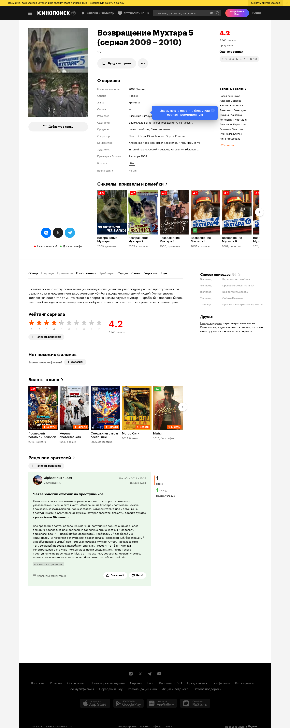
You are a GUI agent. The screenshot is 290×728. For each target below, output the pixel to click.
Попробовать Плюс (237, 13)
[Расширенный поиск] (211, 13)
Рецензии (150, 273)
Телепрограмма (127, 726)
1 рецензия (226, 45)
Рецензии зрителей (49, 458)
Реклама (56, 682)
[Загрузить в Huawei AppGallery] (162, 703)
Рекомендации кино (142, 688)
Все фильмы (221, 682)
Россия (133, 95)
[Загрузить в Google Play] (128, 703)
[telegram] (70, 233)
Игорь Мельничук (189, 142)
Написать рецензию (48, 336)
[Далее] (259, 212)
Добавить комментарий (51, 575)
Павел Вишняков (230, 96)
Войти (256, 13)
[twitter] (58, 233)
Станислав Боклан (231, 133)
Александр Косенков (142, 142)
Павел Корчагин (160, 129)
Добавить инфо (72, 246)
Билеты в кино (43, 379)
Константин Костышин (234, 119)
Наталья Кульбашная (183, 149)
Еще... (165, 273)
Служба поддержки (207, 688)
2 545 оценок (228, 39)
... (193, 122)
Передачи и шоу (111, 688)
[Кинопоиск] (53, 13)
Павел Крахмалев (166, 142)
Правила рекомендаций (108, 682)
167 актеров (227, 145)
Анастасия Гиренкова (233, 124)
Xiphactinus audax (58, 478)
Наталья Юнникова (231, 105)
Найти (217, 13)
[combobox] (180, 13)
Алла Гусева (183, 122)
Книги (168, 726)
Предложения (197, 682)
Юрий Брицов (155, 136)
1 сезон (141, 89)
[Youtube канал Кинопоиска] (159, 673)
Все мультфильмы (81, 688)
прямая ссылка (137, 482)
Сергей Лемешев (158, 149)
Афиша (157, 726)
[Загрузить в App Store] (95, 703)
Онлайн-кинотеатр (100, 13)
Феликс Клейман (139, 129)
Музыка (145, 726)
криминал (135, 102)
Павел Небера (137, 136)
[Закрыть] (212, 110)
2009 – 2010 (154, 42)
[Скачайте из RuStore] (195, 703)
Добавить (77, 361)
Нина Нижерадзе (230, 138)
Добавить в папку (61, 127)
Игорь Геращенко (164, 122)
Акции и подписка (175, 688)
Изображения (86, 273)
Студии (123, 273)
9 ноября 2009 (138, 156)
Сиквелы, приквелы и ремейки (130, 184)
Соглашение (76, 682)
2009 (132, 89)
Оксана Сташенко (231, 114)
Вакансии (38, 682)
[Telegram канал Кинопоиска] (149, 673)
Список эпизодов (218, 274)
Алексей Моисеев (230, 100)
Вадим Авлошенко (140, 122)
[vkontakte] (46, 233)
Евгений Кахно (138, 149)
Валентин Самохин (231, 129)
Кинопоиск (60, 726)
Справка (136, 682)
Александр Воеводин (233, 110)
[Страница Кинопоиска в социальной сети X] (140, 673)
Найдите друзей (211, 323)
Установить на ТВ (136, 13)
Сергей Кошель (175, 136)
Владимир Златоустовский (145, 115)
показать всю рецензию (48, 564)
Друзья (206, 317)
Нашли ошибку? (47, 246)
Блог (150, 682)
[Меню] (30, 13)
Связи (135, 273)
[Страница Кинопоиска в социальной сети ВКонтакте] (130, 673)
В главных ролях (232, 89)
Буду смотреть (119, 63)
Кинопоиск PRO (170, 682)
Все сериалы (244, 682)
